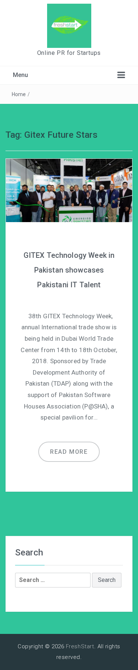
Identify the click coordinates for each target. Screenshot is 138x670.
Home (19, 94)
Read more (69, 451)
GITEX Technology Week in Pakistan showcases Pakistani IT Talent (69, 270)
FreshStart (80, 646)
